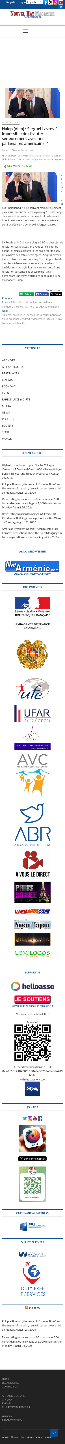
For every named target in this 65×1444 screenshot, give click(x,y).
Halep (19, 159)
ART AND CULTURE (14, 366)
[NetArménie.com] (32, 562)
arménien (48, 155)
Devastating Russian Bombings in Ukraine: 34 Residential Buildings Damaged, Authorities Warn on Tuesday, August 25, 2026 (31, 518)
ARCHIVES (8, 360)
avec (56, 155)
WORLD (7, 438)
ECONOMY (9, 386)
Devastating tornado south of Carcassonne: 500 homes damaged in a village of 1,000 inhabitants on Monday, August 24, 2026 (32, 503)
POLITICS (8, 419)
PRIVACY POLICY (12, 1420)
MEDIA (6, 406)
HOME (6, 1378)
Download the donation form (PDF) (32, 1005)
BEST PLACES (10, 373)
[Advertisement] (32, 58)
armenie (38, 155)
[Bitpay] (32, 1083)
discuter (12, 159)
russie (50, 159)
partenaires (40, 159)
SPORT (6, 432)
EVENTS (7, 393)
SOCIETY (7, 425)
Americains (28, 155)
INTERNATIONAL (11, 122)
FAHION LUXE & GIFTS (16, 399)
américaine (16, 155)
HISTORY (7, 1416)
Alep (7, 155)
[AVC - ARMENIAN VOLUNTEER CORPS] (32, 756)
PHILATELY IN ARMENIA (16, 1407)
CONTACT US (10, 1386)
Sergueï (57, 159)
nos (32, 159)
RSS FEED (34, 1308)
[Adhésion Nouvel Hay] (32, 983)
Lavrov (26, 159)
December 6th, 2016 (24, 150)
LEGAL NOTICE (10, 1382)
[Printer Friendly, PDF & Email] (17, 166)
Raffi (6, 150)
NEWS (6, 412)
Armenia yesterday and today (32, 573)
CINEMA (7, 379)
